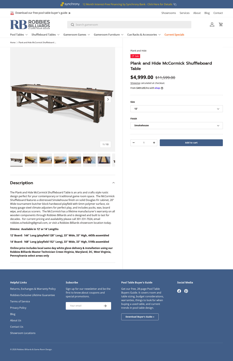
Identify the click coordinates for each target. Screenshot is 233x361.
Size (132, 101)
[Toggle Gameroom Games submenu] (89, 34)
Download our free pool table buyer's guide (41, 13)
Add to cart (191, 142)
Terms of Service (20, 301)
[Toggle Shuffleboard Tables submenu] (58, 34)
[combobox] (129, 24)
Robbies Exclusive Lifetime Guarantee (32, 295)
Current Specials (174, 34)
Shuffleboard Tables (44, 34)
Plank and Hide (138, 50)
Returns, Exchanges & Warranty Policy (33, 289)
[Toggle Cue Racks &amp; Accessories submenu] (159, 34)
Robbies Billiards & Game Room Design (34, 349)
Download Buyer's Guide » (140, 316)
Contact (218, 13)
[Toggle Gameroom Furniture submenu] (122, 34)
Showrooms (169, 13)
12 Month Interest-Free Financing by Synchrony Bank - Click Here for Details (127, 4)
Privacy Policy (18, 307)
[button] (220, 24)
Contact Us (16, 326)
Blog (207, 13)
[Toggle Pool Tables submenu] (26, 34)
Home (13, 42)
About (197, 13)
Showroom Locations (23, 333)
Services (185, 13)
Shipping (135, 83)
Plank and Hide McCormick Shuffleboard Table (38, 42)
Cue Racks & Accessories (142, 34)
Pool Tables (17, 34)
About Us (15, 320)
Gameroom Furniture (107, 34)
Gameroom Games (74, 34)
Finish (133, 118)
